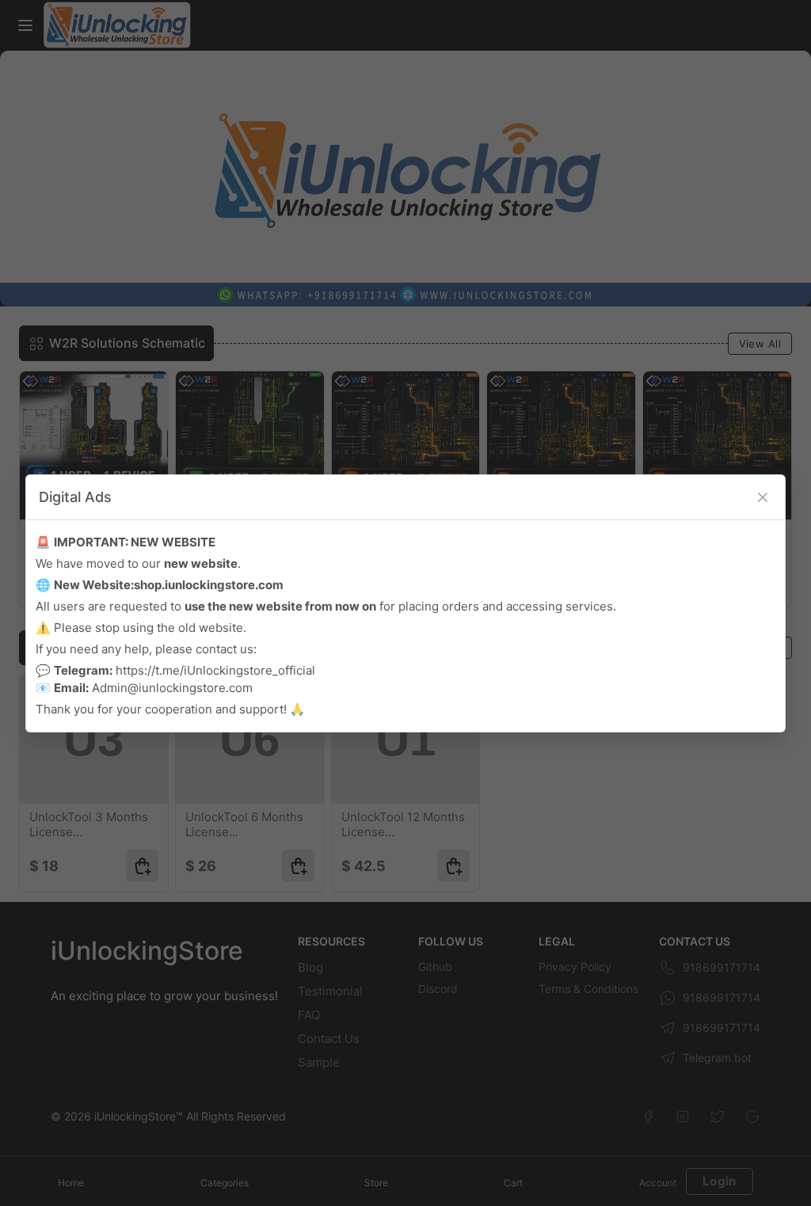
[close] (762, 497)
